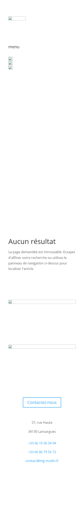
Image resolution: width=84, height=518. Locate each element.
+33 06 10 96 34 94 (42, 443)
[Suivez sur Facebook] (30, 386)
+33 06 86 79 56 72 (42, 452)
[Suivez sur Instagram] (46, 386)
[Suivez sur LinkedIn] (38, 386)
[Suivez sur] (54, 386)
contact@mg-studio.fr (42, 460)
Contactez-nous (42, 402)
